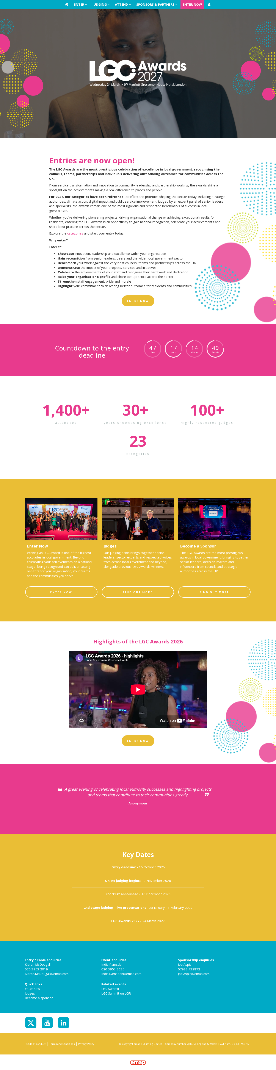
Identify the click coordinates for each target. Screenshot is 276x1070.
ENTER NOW (192, 4)
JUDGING (100, 4)
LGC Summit (110, 988)
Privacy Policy (86, 1043)
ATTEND (122, 4)
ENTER (79, 4)
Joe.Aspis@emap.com (194, 973)
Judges (30, 993)
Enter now (32, 988)
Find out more (138, 592)
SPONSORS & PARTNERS (155, 4)
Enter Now (61, 592)
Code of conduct (35, 1043)
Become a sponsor (39, 998)
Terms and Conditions (62, 1043)
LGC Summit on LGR (116, 993)
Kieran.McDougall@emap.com (47, 973)
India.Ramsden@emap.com (121, 973)
